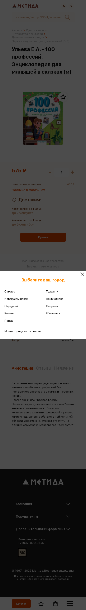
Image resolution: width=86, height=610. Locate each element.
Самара (9, 291)
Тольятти (52, 291)
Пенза (8, 320)
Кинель (9, 313)
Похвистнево (54, 298)
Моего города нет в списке (22, 331)
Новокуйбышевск (16, 298)
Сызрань (52, 306)
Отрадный (11, 306)
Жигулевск (53, 313)
